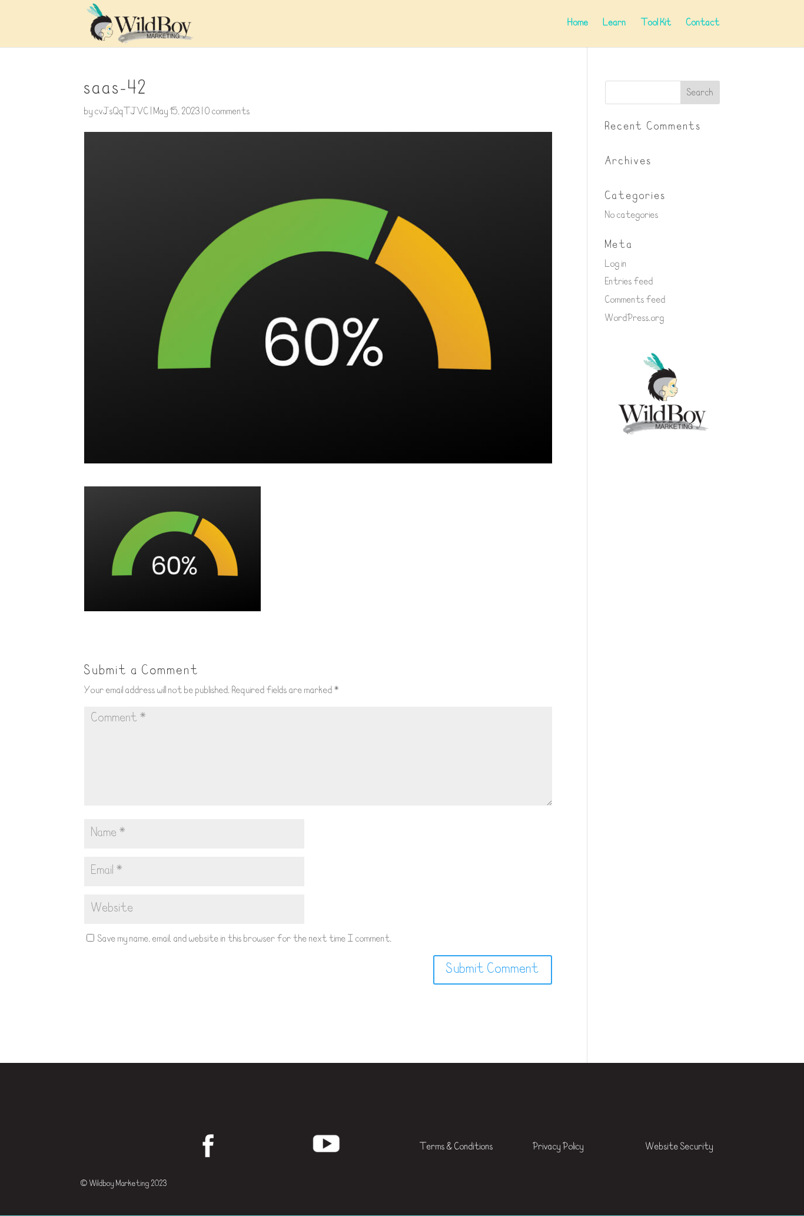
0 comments (227, 112)
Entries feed (629, 282)
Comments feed (635, 300)
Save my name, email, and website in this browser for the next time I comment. (245, 939)
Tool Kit (656, 23)
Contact (703, 23)
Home (578, 23)
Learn (614, 23)
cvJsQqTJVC (122, 112)
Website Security (679, 1147)
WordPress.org (635, 318)
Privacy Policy (558, 1147)
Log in (616, 264)
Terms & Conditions (456, 1147)
